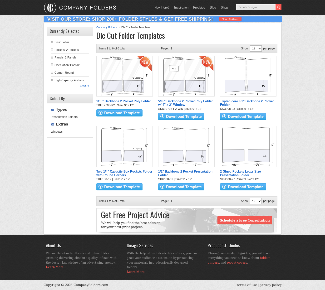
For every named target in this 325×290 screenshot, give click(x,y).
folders (265, 258)
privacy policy (270, 285)
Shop (223, 7)
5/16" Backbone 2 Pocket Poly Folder (123, 101)
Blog (213, 7)
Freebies (198, 7)
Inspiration (181, 7)
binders (213, 263)
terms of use (247, 285)
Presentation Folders (64, 117)
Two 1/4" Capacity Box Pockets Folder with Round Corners (124, 173)
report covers (237, 263)
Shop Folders (230, 19)
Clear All (84, 85)
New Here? (161, 7)
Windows (57, 131)
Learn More (55, 267)
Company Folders (106, 27)
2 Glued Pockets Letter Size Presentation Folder (240, 173)
